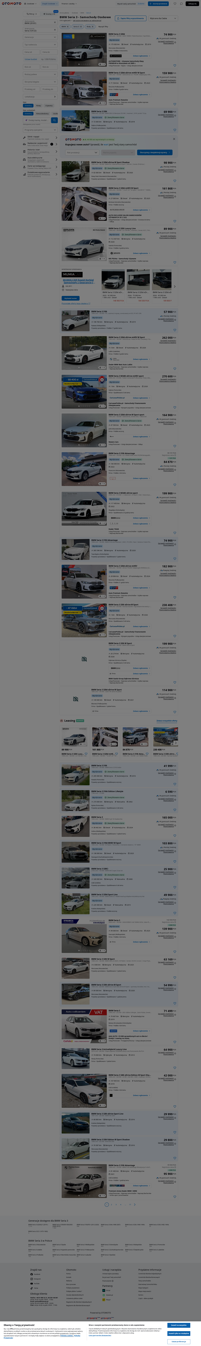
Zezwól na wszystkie (178, 1325)
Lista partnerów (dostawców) (100, 1335)
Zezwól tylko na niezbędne (179, 1333)
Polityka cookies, (67, 1336)
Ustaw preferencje (179, 1342)
